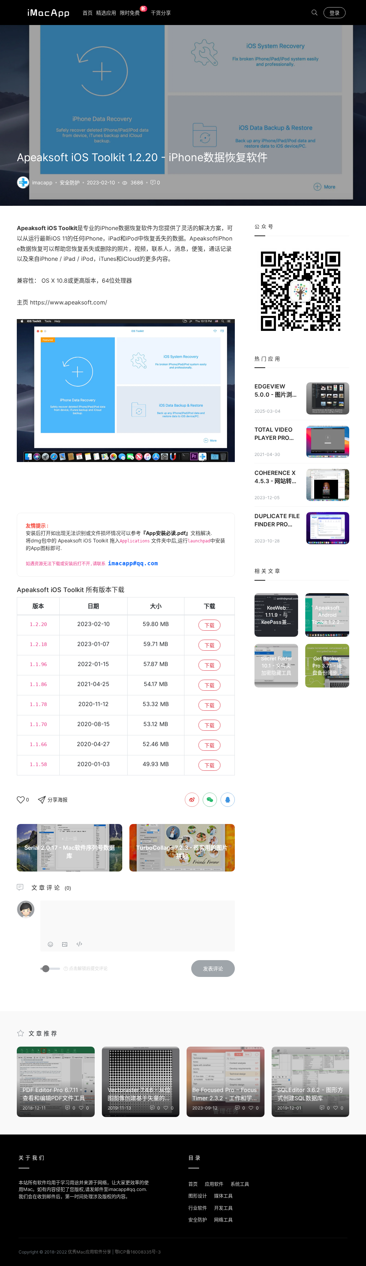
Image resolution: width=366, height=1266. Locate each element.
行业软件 (197, 1208)
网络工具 (223, 1219)
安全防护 (70, 182)
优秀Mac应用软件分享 (47, 12)
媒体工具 (223, 1195)
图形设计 (197, 1195)
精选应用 (106, 13)
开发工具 (223, 1208)
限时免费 (133, 12)
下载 (209, 625)
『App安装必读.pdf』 (166, 533)
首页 (88, 13)
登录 (335, 13)
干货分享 (161, 13)
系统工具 (240, 1184)
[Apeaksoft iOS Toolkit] (23, 182)
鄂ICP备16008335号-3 (138, 1252)
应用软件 (214, 1184)
